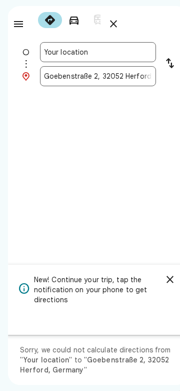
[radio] (50, 20)
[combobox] (98, 52)
